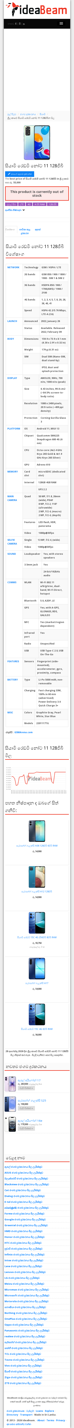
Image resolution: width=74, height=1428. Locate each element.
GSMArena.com (23, 732)
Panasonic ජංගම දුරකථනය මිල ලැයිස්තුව (27, 1330)
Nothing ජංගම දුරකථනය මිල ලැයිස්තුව (26, 1313)
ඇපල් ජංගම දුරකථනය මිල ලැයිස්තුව (23, 1166)
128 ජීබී (53, 204)
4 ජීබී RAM (40, 204)
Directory (12, 1414)
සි (20, 23)
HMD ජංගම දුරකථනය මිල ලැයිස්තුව (24, 1231)
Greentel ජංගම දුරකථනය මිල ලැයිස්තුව (26, 1225)
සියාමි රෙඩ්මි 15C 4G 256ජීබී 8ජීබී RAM (37, 937)
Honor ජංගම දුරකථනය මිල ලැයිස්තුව (25, 1237)
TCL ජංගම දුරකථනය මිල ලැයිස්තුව (23, 1354)
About (41, 1420)
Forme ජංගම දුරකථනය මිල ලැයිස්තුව (24, 1213)
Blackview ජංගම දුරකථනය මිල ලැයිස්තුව (27, 1184)
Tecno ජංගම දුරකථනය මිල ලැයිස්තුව (24, 1359)
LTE (22, 204)
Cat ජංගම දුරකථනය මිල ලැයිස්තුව (23, 1190)
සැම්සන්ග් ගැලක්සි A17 (36, 983)
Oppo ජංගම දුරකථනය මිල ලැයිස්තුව (24, 1324)
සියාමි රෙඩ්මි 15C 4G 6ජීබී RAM (37, 1029)
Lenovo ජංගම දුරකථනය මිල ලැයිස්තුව (25, 1272)
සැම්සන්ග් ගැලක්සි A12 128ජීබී (36, 891)
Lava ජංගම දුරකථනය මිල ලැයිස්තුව (23, 1266)
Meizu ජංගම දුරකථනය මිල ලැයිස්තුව (24, 1283)
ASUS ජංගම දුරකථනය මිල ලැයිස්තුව (24, 1172)
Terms (50, 1420)
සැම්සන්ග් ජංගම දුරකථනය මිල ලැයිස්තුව (25, 1342)
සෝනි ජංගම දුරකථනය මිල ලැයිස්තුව (24, 1348)
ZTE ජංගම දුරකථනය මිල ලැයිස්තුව (23, 1383)
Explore (49, 1411)
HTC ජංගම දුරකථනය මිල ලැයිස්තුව (23, 1242)
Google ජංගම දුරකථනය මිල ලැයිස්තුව (25, 1219)
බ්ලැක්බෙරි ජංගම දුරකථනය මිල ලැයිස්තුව (26, 1178)
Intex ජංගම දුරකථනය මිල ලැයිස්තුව (24, 1260)
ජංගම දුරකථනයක (16, 1411)
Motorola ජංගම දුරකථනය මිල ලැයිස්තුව (27, 1301)
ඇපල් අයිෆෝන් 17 (29, 1080)
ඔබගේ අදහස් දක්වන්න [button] (21, 174)
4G (29, 204)
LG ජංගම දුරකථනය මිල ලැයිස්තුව (22, 1278)
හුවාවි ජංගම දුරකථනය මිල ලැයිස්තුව (24, 1248)
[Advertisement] (37, 69)
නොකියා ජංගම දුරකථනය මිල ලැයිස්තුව (25, 1307)
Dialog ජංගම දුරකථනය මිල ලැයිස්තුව (25, 1196)
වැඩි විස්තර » (26, 1088)
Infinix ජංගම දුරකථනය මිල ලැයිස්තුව (25, 1254)
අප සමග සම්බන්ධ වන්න (19, 1424)
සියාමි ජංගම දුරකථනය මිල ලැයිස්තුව (23, 1371)
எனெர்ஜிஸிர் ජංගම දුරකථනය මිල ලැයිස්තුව (27, 1207)
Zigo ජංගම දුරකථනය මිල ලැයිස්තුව (23, 1377)
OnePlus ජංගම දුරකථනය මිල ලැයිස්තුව (26, 1318)
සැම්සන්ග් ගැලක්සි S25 (32, 1100)
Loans (40, 1411)
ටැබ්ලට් (30, 1411)
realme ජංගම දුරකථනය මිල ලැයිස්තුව (25, 1336)
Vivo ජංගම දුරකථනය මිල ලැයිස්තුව (23, 1365)
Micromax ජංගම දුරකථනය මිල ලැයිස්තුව (27, 1289)
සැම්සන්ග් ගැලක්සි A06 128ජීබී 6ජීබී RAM (36, 845)
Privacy (60, 1420)
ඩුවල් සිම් (11, 204)
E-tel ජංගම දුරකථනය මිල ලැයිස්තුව (23, 1202)
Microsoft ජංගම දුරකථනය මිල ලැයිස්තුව (27, 1295)
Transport (26, 1414)
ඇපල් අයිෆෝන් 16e (30, 1120)
